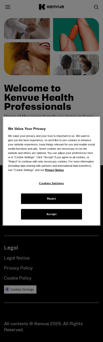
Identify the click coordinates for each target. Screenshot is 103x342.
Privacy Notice (54, 170)
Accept (51, 214)
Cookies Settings (51, 183)
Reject (51, 198)
